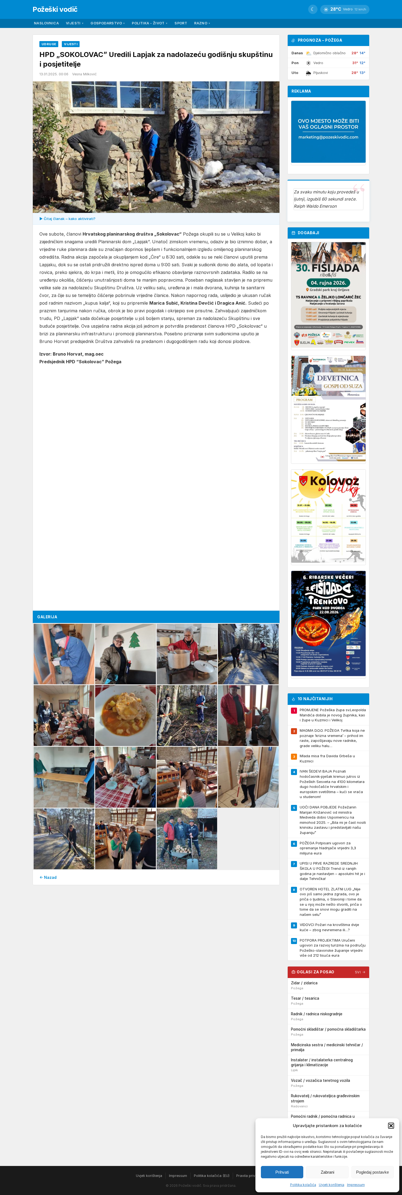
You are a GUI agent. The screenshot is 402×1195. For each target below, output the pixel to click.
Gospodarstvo (108, 23)
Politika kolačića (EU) (211, 1176)
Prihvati (282, 1172)
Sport (180, 23)
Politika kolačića (303, 1185)
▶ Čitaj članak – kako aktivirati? (67, 218)
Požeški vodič (55, 9)
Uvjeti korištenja (331, 1185)
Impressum (356, 1185)
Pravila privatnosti (251, 1176)
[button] (391, 1125)
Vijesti (74, 23)
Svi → (360, 972)
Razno (202, 23)
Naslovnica (46, 23)
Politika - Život (149, 23)
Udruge (49, 44)
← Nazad (48, 877)
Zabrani (327, 1172)
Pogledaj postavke (372, 1172)
